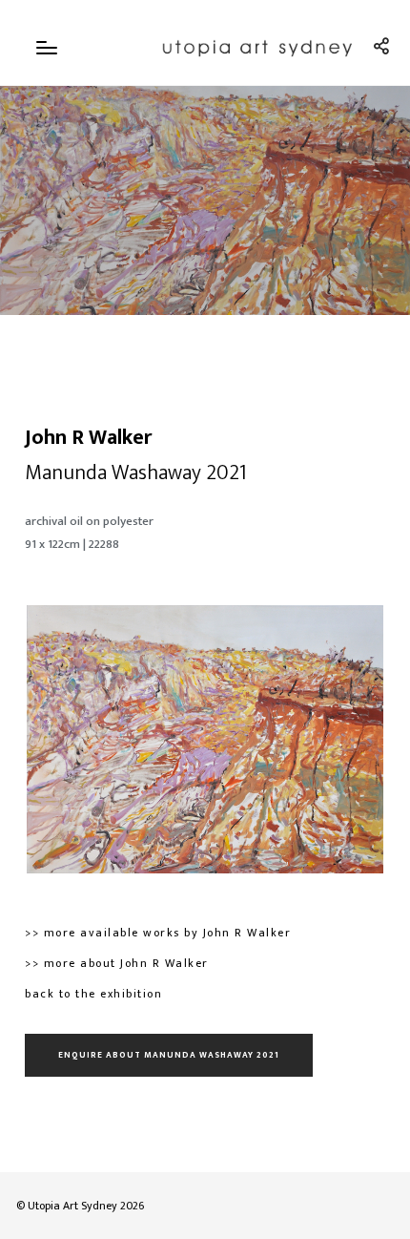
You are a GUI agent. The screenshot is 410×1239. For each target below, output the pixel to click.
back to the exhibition (93, 993)
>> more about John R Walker (117, 963)
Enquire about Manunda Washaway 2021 (168, 1055)
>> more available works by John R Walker (158, 932)
